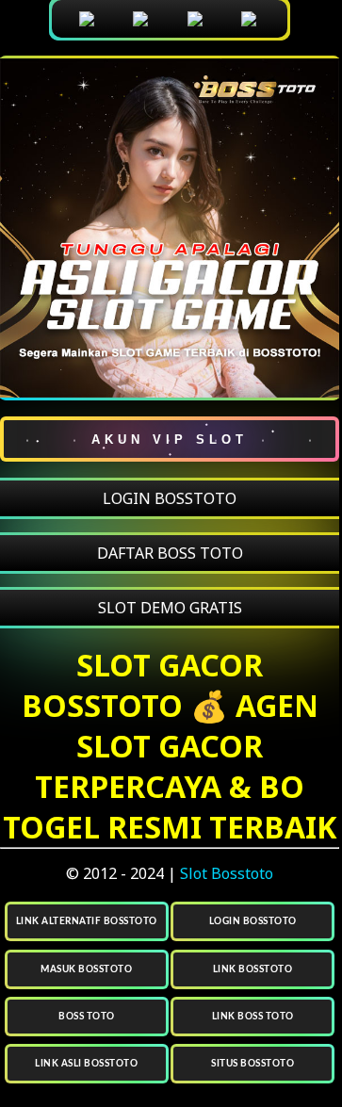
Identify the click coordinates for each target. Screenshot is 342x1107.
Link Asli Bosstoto (86, 1063)
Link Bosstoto (253, 969)
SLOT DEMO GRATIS (170, 607)
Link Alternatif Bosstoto (86, 921)
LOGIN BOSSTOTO (169, 498)
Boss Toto (86, 1016)
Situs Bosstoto (252, 1063)
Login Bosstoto (253, 921)
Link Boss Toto (253, 1016)
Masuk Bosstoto (86, 969)
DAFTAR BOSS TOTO (170, 553)
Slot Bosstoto (226, 873)
